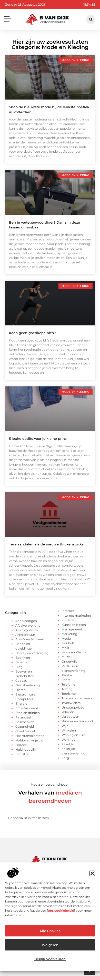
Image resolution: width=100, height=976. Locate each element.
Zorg (65, 758)
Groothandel (25, 731)
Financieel (23, 717)
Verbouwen (70, 716)
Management (72, 629)
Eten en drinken (27, 713)
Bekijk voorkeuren (50, 959)
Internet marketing (76, 615)
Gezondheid (24, 726)
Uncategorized (73, 707)
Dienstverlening (27, 685)
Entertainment (26, 708)
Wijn (65, 726)
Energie (21, 703)
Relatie (67, 675)
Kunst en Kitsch (74, 625)
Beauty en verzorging (31, 653)
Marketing (69, 634)
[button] (92, 873)
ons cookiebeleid (61, 910)
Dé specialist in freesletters (28, 818)
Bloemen (22, 662)
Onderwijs (69, 661)
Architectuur (25, 635)
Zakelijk (67, 744)
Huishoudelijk (25, 749)
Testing (67, 689)
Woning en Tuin (74, 735)
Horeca (21, 745)
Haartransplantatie (29, 736)
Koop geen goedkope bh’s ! (32, 333)
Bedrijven (22, 658)
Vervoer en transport (77, 721)
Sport (66, 680)
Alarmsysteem (26, 630)
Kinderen (69, 620)
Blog (19, 667)
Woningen (69, 739)
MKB (65, 648)
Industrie (22, 754)
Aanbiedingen (26, 621)
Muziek (67, 657)
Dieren (20, 690)
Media (66, 638)
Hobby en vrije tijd (29, 740)
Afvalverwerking (28, 625)
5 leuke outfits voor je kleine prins (38, 438)
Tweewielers (71, 703)
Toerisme (69, 694)
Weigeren (50, 945)
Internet (68, 611)
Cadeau (21, 680)
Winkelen (69, 730)
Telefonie (68, 684)
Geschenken (24, 722)
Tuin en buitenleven (77, 698)
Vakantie (68, 712)
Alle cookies (50, 931)
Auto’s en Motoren (29, 639)
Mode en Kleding (74, 652)
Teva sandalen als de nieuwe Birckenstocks (46, 544)
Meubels (68, 643)
